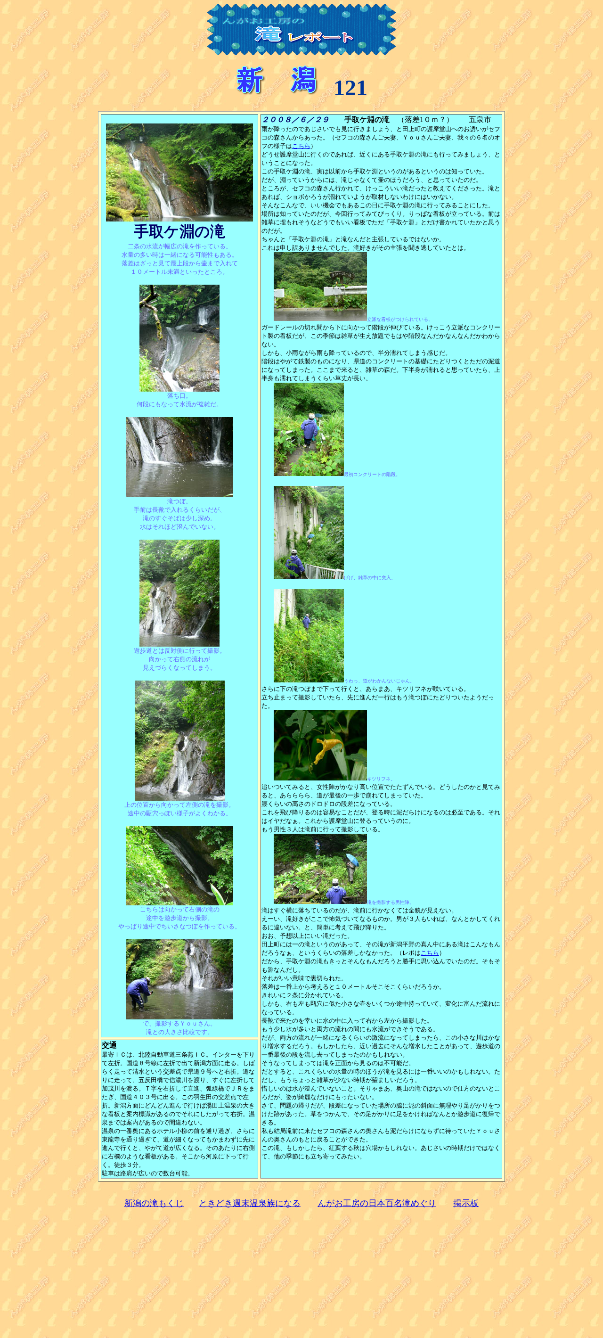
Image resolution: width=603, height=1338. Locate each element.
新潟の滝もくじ (154, 1203)
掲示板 (466, 1203)
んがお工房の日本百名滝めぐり (377, 1203)
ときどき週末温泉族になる (250, 1203)
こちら (301, 145)
